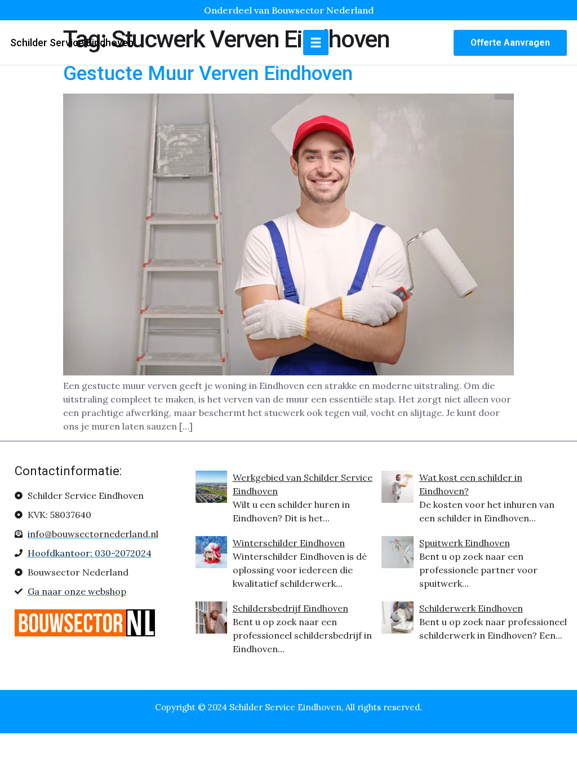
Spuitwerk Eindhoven (464, 542)
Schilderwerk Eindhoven (471, 608)
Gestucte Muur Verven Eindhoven (208, 73)
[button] (316, 42)
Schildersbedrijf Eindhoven (290, 608)
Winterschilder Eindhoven (289, 542)
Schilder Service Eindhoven (72, 42)
